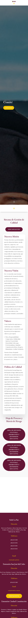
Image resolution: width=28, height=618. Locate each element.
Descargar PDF (14, 229)
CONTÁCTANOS (8, 107)
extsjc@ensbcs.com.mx (14, 590)
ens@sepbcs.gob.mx (14, 560)
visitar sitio (14, 596)
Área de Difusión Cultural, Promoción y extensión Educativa (14, 434)
